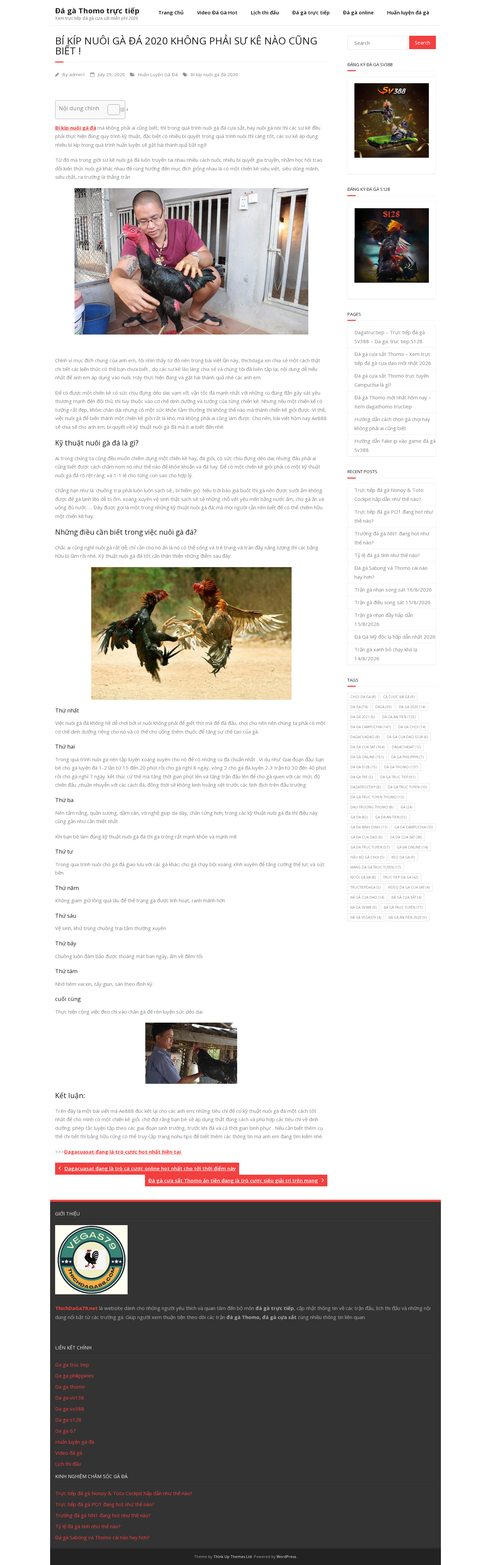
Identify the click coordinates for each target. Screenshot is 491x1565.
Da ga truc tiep (72, 1364)
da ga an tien (399, 716)
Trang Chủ (171, 12)
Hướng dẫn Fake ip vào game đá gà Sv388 (395, 445)
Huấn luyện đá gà (408, 12)
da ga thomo (401, 767)
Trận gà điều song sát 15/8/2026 (392, 602)
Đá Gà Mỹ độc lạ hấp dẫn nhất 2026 (395, 636)
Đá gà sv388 (363, 907)
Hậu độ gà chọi (367, 857)
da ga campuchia (370, 727)
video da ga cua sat (409, 887)
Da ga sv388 (69, 1408)
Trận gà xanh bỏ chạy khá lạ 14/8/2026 (385, 654)
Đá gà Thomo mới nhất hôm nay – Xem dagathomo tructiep (392, 402)
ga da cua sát (406, 837)
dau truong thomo (371, 807)
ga (406, 807)
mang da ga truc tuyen (375, 867)
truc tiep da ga (400, 877)
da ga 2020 (412, 706)
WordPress (286, 1556)
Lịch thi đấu (265, 12)
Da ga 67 (65, 1430)
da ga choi (412, 727)
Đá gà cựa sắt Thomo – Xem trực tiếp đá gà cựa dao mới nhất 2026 (392, 358)
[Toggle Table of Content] (110, 109)
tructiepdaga (365, 887)
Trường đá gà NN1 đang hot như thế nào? (391, 538)
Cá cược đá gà (399, 696)
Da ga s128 (68, 1419)
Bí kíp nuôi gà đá (75, 127)
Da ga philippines (74, 1375)
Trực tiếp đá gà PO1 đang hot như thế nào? (393, 516)
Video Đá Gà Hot (217, 12)
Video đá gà (68, 1452)
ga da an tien (390, 817)
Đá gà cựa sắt (406, 897)
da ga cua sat (367, 747)
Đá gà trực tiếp (311, 12)
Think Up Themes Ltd (232, 1556)
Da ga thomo (70, 1386)
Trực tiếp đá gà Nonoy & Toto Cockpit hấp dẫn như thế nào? (389, 494)
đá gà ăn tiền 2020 (407, 917)
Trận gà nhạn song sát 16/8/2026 (393, 589)
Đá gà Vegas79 (365, 917)
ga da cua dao (366, 837)
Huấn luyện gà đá (74, 1441)
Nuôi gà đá (363, 877)
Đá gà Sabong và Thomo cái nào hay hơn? (391, 572)
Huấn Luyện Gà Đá (158, 75)
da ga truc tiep (397, 777)
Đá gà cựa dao (367, 897)
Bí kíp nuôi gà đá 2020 (214, 75)
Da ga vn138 (69, 1397)
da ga (359, 706)
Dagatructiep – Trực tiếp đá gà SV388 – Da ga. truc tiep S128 (389, 337)
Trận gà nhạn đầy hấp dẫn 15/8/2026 (383, 619)
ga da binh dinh (368, 827)
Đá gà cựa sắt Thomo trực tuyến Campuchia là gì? (391, 380)
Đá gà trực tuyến (403, 907)
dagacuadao (364, 737)
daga (383, 706)
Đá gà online (358, 12)
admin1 (77, 75)
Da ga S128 (363, 767)
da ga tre (361, 777)
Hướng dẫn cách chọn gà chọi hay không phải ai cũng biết (392, 423)
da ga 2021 (362, 716)
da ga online (367, 757)
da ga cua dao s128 (407, 737)
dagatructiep (365, 787)
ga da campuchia (413, 827)
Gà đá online (412, 847)
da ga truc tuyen (407, 787)
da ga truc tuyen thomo (377, 797)
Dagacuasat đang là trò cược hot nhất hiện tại (123, 1151)
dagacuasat (406, 747)
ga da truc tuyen (369, 847)
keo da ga (403, 857)
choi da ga (363, 696)
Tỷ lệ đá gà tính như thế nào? (387, 555)
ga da (359, 817)
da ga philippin (407, 757)
